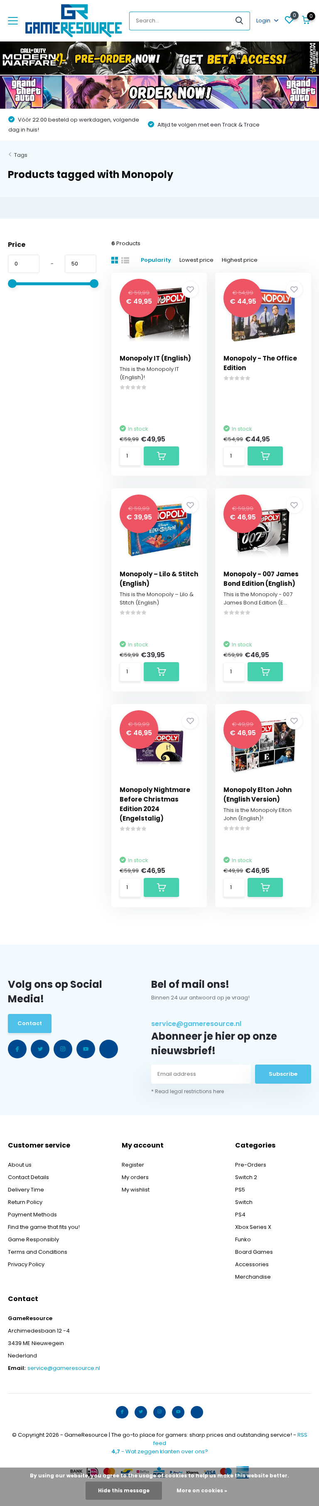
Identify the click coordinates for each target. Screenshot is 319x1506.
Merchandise (253, 1277)
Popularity (156, 260)
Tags (20, 155)
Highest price (240, 260)
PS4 (240, 1214)
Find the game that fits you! (44, 1227)
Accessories (252, 1264)
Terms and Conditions (37, 1252)
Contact (29, 1023)
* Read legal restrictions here (187, 1091)
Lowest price (196, 260)
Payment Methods (32, 1214)
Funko (243, 1239)
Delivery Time (26, 1190)
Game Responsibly (33, 1239)
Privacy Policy (26, 1264)
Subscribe (283, 1074)
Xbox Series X (253, 1227)
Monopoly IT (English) (155, 358)
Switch (244, 1202)
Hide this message (124, 1490)
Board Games (254, 1252)
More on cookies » (202, 1490)
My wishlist (136, 1190)
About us (20, 1165)
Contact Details (28, 1177)
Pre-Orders (250, 1165)
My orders (135, 1177)
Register (133, 1165)
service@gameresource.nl (196, 1023)
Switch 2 (246, 1177)
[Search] (239, 21)
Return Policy (25, 1202)
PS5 (240, 1190)
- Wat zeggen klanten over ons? (159, 1451)
